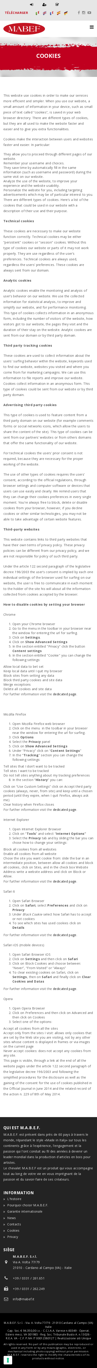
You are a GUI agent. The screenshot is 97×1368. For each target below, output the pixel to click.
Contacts (14, 1224)
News (11, 1218)
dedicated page (64, 694)
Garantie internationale (24, 1211)
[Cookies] (37, 13)
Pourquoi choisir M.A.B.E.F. (27, 1205)
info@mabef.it (24, 1299)
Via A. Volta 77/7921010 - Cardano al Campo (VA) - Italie (42, 1262)
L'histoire (14, 1199)
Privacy (12, 1237)
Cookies (13, 1230)
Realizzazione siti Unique (74, 1338)
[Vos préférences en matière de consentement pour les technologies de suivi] (8, 1360)
